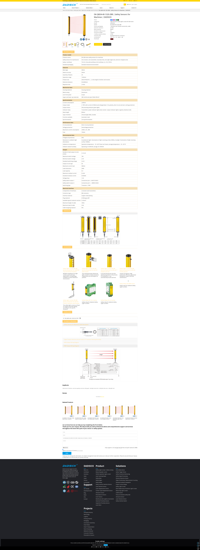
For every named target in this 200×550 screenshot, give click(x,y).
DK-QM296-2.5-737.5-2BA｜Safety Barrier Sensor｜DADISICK (68, 419)
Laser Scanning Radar (101, 476)
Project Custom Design (121, 484)
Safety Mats (99, 478)
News (85, 495)
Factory (85, 480)
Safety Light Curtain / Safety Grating (104, 470)
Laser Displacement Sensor (102, 488)
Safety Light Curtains (77, 10)
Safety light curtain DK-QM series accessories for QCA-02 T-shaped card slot (109, 270)
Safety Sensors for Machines (67, 388)
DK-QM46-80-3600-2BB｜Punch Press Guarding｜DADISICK (105, 419)
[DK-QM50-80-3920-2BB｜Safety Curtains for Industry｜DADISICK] (81, 411)
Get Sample (86, 488)
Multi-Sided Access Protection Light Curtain (126, 488)
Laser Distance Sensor (101, 486)
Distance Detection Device (122, 478)
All (66, 10)
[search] (125, 4)
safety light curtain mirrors (94, 388)
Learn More (98, 505)
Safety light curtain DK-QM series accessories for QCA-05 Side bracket (89, 270)
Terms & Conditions (80, 450)
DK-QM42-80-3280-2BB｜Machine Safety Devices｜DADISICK (131, 419)
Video (85, 476)
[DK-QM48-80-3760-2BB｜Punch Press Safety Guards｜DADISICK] (94, 411)
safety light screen (111, 388)
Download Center (88, 490)
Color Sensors (99, 497)
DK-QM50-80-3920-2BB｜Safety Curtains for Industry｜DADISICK (80, 419)
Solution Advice (89, 7)
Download (126, 0)
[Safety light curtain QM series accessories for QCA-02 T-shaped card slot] (109, 258)
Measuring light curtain (101, 472)
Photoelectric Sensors (101, 494)
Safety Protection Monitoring (123, 474)
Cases (101, 7)
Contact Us (133, 7)
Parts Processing (88, 529)
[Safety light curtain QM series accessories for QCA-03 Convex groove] (128, 258)
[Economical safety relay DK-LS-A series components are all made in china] (109, 289)
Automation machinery (89, 522)
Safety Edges (99, 480)
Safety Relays (99, 482)
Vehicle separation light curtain (103, 474)
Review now (102, 396)
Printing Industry (88, 518)
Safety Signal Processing (122, 476)
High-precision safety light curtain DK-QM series (90, 10)
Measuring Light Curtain (122, 490)
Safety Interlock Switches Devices (104, 484)
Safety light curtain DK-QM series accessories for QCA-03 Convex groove (127, 270)
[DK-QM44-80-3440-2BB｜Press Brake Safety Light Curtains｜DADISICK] (119, 411)
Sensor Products (75, 7)
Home (64, 7)
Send (67, 453)
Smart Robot (87, 524)
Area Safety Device (120, 470)
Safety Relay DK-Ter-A (87, 300)
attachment (66, 447)
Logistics (86, 516)
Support (122, 7)
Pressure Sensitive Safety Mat (123, 494)
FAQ (85, 497)
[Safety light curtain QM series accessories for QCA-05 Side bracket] (90, 258)
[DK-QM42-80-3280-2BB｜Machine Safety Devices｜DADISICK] (131, 411)
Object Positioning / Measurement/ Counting (127, 480)
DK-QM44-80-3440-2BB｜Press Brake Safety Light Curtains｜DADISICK (118, 419)
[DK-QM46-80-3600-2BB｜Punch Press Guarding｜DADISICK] (106, 411)
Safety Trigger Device (121, 472)
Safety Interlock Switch (121, 501)
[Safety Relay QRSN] (128, 281)
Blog (85, 493)
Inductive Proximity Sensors (102, 501)
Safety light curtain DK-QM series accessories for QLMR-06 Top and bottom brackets (71, 270)
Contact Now (99, 44)
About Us (111, 7)
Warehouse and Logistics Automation (105, 499)
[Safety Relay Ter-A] (90, 289)
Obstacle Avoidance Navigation (123, 482)
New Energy (86, 514)
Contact (86, 499)
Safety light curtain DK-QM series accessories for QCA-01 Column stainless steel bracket (71, 301)
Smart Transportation (89, 527)
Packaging (86, 520)
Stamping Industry (88, 512)
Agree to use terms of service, (72, 450)
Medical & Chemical (88, 531)
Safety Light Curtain (121, 486)
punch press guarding (76, 388)
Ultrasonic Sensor (120, 497)
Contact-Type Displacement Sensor (104, 490)
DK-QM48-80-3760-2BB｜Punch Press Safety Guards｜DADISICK (93, 419)
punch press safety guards (84, 388)
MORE (67, 478)
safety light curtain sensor (103, 388)
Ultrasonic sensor (100, 492)
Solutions (86, 474)
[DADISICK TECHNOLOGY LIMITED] (70, 4)
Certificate (131, 0)
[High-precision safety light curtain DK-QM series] (111, 39)
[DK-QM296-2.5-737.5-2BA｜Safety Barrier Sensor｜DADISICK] (68, 411)
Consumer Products (88, 533)
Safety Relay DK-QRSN (125, 283)
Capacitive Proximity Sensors (103, 503)
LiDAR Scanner (119, 492)
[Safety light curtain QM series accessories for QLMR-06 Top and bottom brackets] (71, 258)
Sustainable (86, 482)
